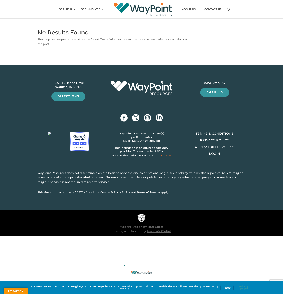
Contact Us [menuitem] (212, 9)
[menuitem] (143, 10)
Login (214, 153)
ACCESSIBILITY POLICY (214, 147)
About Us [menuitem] (189, 9)
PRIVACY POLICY (214, 140)
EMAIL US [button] (214, 92)
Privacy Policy (120, 192)
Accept (227, 287)
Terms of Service (148, 192)
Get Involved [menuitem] (90, 9)
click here (163, 155)
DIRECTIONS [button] (68, 96)
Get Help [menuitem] (65, 9)
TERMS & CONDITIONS (215, 133)
